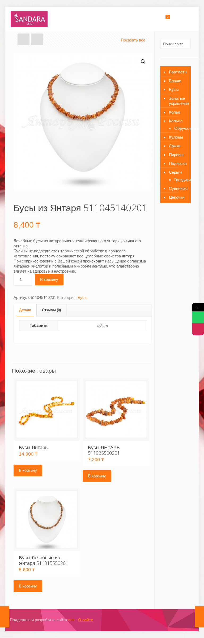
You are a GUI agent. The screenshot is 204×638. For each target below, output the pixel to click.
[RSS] (186, 620)
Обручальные (179, 128)
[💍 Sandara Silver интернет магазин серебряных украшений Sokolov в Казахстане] (29, 19)
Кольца (175, 121)
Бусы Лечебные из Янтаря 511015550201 (43, 560)
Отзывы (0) (51, 310)
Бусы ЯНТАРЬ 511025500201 (104, 450)
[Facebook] (164, 620)
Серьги (175, 172)
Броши (175, 80)
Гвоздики (179, 179)
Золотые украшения (178, 101)
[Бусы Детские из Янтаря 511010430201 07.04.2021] (4, 616)
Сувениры (178, 188)
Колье (174, 112)
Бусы (82, 297)
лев (71, 620)
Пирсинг (176, 154)
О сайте (85, 620)
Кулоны (176, 137)
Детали (25, 310)
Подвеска (178, 163)
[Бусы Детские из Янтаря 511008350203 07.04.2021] (199, 616)
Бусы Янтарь (33, 447)
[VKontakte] (179, 620)
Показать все (133, 40)
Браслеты (178, 72)
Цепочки (176, 197)
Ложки (174, 146)
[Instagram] (172, 620)
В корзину (49, 279)
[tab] (25, 310)
